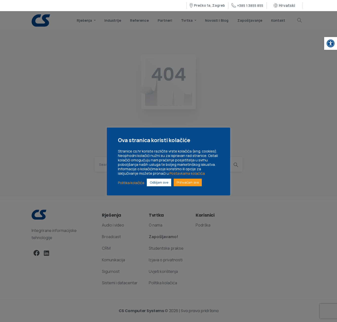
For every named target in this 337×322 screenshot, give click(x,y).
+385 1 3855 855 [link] (250, 5)
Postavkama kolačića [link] (187, 173)
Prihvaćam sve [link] (188, 182)
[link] (330, 43)
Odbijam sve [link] (159, 182)
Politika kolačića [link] (131, 182)
